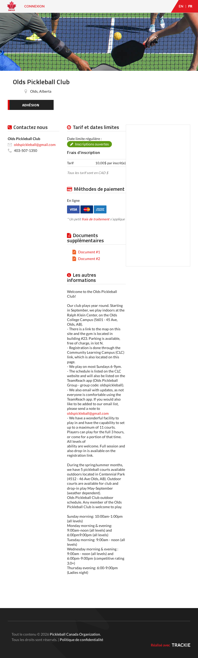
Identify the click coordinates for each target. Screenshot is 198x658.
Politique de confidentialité (81, 639)
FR (190, 6)
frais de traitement (95, 219)
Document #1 (89, 252)
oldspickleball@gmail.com (88, 413)
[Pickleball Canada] (11, 8)
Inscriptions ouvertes (92, 144)
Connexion (34, 6)
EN (181, 6)
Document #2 (89, 258)
